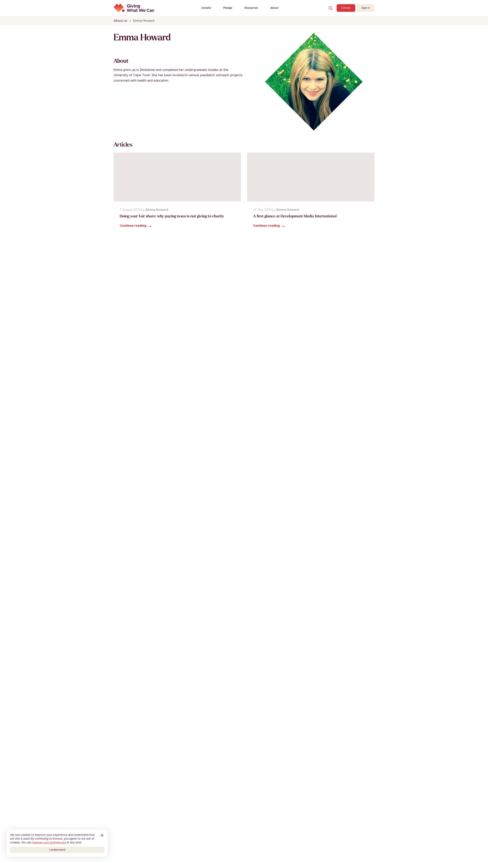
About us (120, 20)
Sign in (365, 8)
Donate (206, 8)
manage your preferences (49, 842)
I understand (57, 850)
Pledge (227, 8)
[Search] (330, 8)
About (274, 8)
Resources (251, 8)
